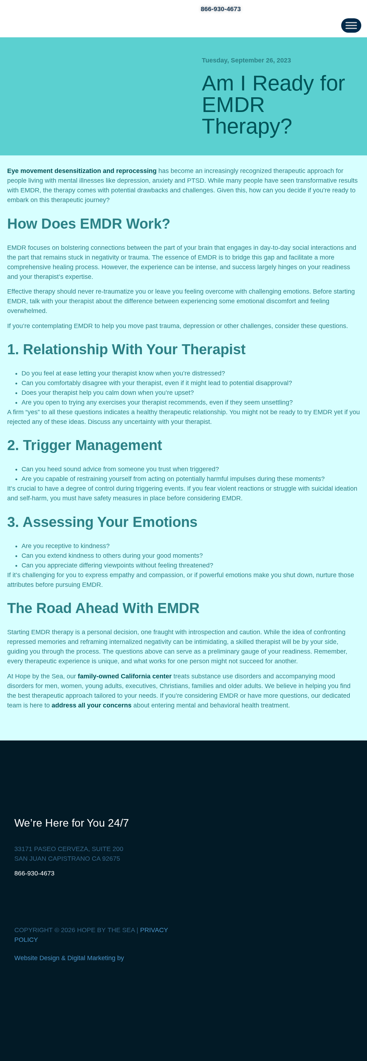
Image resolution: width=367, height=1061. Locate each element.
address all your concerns (92, 705)
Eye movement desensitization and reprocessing (82, 170)
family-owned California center (125, 676)
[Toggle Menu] (351, 25)
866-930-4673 (34, 873)
